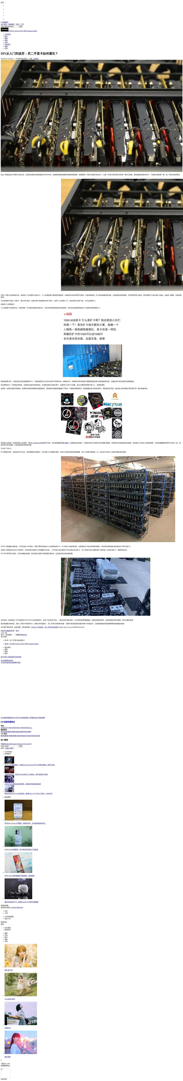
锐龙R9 (20, 736)
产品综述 (8, 34)
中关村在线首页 (6, 662)
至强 (38, 736)
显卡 (17, 24)
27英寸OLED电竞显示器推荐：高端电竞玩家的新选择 (23, 784)
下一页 (4, 633)
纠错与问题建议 (6, 631)
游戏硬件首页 (16, 662)
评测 (6, 46)
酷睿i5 (11, 736)
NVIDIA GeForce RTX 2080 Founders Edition (22, 31)
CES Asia (26, 744)
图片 (6, 36)
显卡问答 (4, 657)
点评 (6, 42)
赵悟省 (36, 59)
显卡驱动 (66, 443)
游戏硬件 (11, 24)
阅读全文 (24, 635)
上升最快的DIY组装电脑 (36, 717)
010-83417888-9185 (17, 907)
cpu (9, 748)
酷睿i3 (15, 736)
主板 (6, 748)
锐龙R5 (29, 736)
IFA (18, 744)
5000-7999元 (20, 728)
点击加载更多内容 (7, 660)
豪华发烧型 (4, 732)
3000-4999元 (12, 728)
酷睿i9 (3, 736)
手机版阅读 (11, 657)
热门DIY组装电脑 (22, 717)
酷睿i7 (7, 736)
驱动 (88, 620)
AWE (10, 744)
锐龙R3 (34, 736)
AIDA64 (38, 443)
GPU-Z (32, 443)
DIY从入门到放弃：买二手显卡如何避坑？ (45, 627)
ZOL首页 (4, 24)
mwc (21, 744)
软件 (74, 443)
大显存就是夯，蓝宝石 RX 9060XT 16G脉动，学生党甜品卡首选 (26, 774)
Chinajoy (14, 744)
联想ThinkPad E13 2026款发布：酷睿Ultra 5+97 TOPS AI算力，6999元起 (28, 793)
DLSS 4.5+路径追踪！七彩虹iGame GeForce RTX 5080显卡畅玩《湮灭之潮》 (30, 765)
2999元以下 (4, 728)
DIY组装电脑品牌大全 (8, 717)
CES (30, 744)
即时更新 (18, 657)
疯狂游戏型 (20, 732)
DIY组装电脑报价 (8, 722)
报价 (6, 40)
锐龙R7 (24, 736)
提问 (2, 924)
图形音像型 (12, 732)
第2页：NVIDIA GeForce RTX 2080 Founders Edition (22, 644)
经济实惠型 (27, 732)
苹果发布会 (4, 744)
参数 (6, 38)
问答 (6, 48)
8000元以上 (28, 728)
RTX (2, 174)
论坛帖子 (8, 44)
